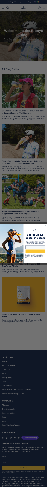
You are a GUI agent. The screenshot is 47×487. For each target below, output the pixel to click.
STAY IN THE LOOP (35, 251)
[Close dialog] (45, 226)
